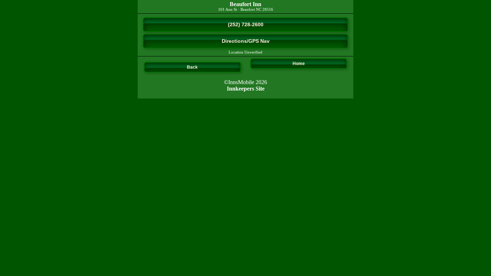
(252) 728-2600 (245, 24)
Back (192, 67)
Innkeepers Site (246, 89)
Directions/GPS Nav (246, 41)
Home (299, 63)
